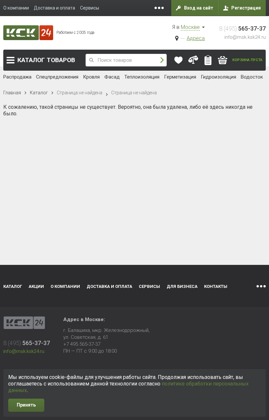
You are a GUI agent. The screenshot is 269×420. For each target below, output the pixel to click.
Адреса (196, 38)
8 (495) (242, 28)
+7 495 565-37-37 (81, 344)
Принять (26, 405)
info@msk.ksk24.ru (245, 37)
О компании (65, 286)
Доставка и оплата (109, 286)
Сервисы (149, 286)
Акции (36, 286)
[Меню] (159, 7)
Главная (12, 92)
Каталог (46, 60)
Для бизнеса (182, 286)
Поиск (162, 60)
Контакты (215, 286)
